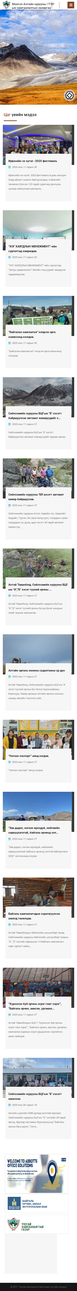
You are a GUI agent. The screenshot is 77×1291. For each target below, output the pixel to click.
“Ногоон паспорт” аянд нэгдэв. (28, 756)
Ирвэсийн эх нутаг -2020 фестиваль (32, 161)
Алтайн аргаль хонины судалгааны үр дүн (36, 670)
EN (63, 5)
